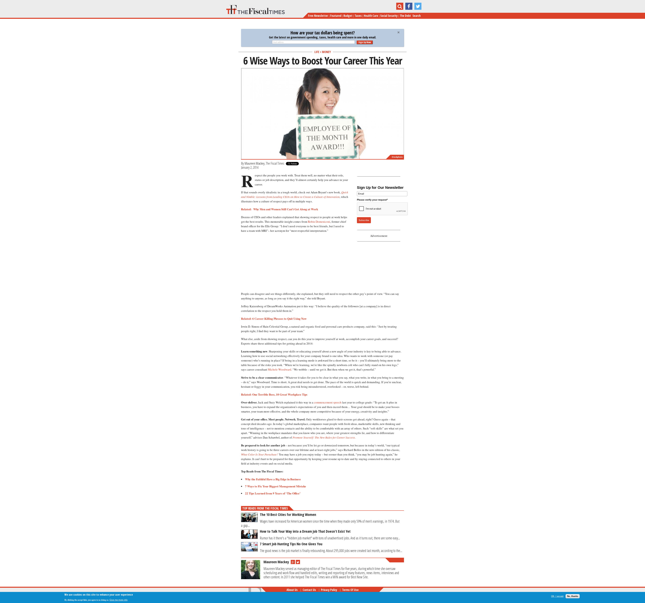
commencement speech (327, 402)
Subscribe (364, 220)
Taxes (358, 16)
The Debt (405, 16)
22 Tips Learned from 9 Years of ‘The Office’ (272, 493)
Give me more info (118, 600)
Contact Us (309, 590)
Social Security (389, 16)
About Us (292, 590)
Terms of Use (350, 590)
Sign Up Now (364, 42)
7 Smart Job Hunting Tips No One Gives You (291, 543)
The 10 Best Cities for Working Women (288, 514)
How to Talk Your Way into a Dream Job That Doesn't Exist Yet (305, 531)
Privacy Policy (329, 590)
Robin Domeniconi (319, 222)
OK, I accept (557, 596)
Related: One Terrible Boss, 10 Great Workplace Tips (274, 394)
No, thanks (572, 596)
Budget (347, 16)
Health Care (371, 16)
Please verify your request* (372, 199)
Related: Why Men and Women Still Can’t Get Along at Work (279, 209)
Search (417, 16)
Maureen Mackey (255, 163)
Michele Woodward (279, 369)
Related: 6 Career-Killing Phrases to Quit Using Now (274, 319)
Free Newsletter (318, 16)
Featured (335, 16)
